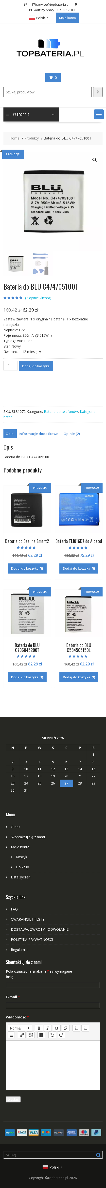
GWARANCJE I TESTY (27, 919)
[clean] (66, 1028)
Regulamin (19, 949)
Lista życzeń (21, 877)
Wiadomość (17, 1017)
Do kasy (22, 867)
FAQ (14, 909)
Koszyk (21, 857)
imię (9, 976)
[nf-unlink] (31, 1034)
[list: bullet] (85, 1028)
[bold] (39, 1028)
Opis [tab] (9, 433)
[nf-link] (22, 1034)
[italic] (48, 1028)
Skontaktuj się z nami (28, 837)
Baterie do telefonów (61, 411)
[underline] (57, 1028)
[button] (99, 114)
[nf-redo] (61, 1034)
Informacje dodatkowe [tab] (38, 433)
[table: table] (41, 1034)
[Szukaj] (98, 92)
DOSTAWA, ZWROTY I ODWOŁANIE (40, 929)
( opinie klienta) (38, 298)
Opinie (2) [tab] (72, 433)
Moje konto (67, 18)
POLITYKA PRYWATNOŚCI (32, 939)
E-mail (13, 997)
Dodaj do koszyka (36, 366)
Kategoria (21, 114)
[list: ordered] (76, 1028)
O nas (15, 826)
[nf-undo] (52, 1034)
